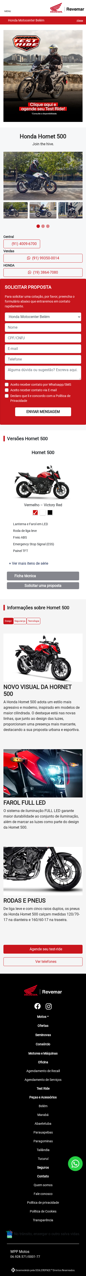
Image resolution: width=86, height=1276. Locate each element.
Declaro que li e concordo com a (40, 398)
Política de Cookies (43, 1211)
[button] (7, 176)
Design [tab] (8, 620)
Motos (41, 1016)
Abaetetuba (43, 1123)
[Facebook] (37, 1006)
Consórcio (43, 1044)
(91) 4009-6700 (24, 244)
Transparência (43, 1220)
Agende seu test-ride (46, 949)
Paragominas (43, 1141)
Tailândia (43, 1150)
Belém (43, 1106)
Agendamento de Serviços (43, 1080)
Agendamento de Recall (43, 1071)
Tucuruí (43, 1159)
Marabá (43, 1115)
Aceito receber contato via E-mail (33, 390)
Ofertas (43, 1025)
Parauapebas (43, 1132)
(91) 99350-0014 (45, 258)
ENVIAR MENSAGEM (43, 411)
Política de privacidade (43, 1202)
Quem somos (43, 1185)
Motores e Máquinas (43, 1053)
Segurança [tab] (19, 620)
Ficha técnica (26, 576)
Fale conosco (43, 1194)
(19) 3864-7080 (45, 272)
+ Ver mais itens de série (28, 563)
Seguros (43, 1167)
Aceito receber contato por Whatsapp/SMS (40, 384)
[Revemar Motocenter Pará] (67, 7)
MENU (7, 11)
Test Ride (43, 1088)
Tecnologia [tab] (33, 620)
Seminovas (43, 1035)
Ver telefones (46, 961)
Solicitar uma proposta (43, 585)
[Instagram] (48, 1006)
